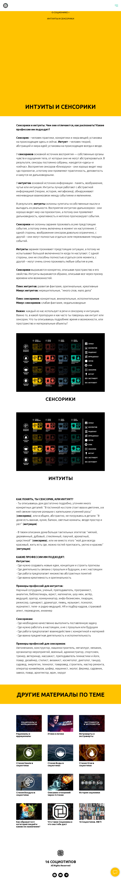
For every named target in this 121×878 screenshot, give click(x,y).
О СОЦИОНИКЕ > (60, 12)
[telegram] (66, 876)
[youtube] (60, 876)
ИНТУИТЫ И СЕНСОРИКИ (60, 18)
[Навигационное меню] (116, 6)
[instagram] (54, 876)
